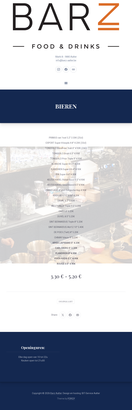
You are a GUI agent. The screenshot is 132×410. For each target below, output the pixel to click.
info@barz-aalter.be (66, 60)
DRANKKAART (66, 301)
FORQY (71, 398)
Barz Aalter (56, 393)
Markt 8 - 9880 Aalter (66, 56)
